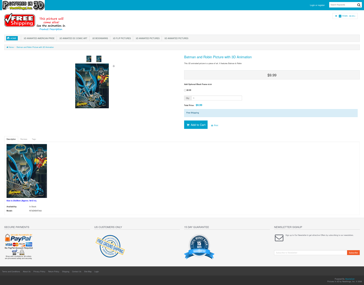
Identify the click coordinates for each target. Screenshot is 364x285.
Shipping (65, 271)
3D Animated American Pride (38, 38)
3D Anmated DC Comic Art (72, 38)
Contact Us (76, 271)
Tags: (34, 139)
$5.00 (188, 90)
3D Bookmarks (99, 38)
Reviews (23, 139)
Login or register (317, 5)
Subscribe (353, 252)
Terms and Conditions (11, 271)
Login (96, 271)
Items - (347, 15)
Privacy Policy (39, 271)
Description (11, 139)
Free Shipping (192, 112)
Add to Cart (197, 125)
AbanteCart (349, 278)
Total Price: (193, 105)
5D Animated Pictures (175, 38)
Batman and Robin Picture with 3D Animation (35, 47)
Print (215, 125)
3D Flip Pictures (121, 38)
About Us (27, 271)
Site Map (88, 271)
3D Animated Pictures (147, 38)
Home (13, 38)
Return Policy (53, 271)
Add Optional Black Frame (198, 84)
